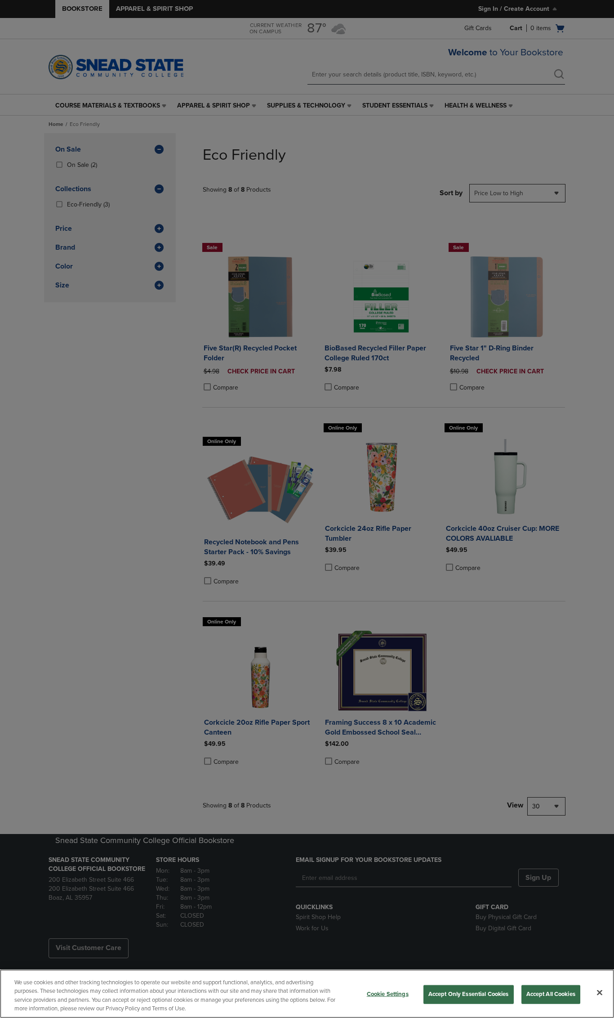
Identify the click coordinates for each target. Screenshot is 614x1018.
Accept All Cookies (550, 994)
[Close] (600, 992)
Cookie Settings (388, 994)
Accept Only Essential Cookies (468, 994)
